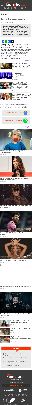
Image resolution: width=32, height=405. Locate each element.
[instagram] (11, 8)
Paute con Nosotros (16, 385)
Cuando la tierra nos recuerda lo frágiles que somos (16, 358)
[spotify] (5, 8)
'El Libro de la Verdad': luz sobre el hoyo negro (15, 354)
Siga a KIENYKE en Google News (13, 113)
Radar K (4, 15)
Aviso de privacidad (16, 379)
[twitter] (15, 8)
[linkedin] (18, 8)
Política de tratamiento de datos (16, 382)
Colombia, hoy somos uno (12, 365)
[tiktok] (8, 8)
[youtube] (22, 8)
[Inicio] (15, 4)
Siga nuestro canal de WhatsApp (13, 120)
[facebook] (26, 8)
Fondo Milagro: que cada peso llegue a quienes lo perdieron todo (15, 362)
